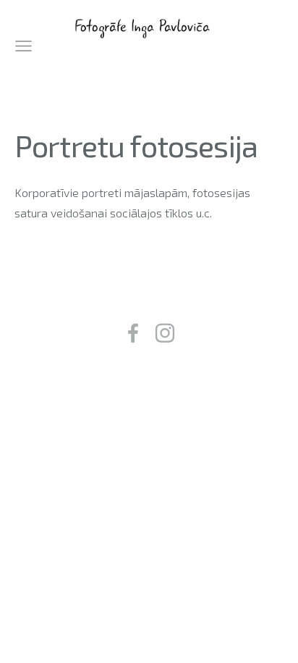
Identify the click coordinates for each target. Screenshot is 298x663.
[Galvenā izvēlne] (23, 46)
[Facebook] (133, 333)
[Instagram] (164, 333)
